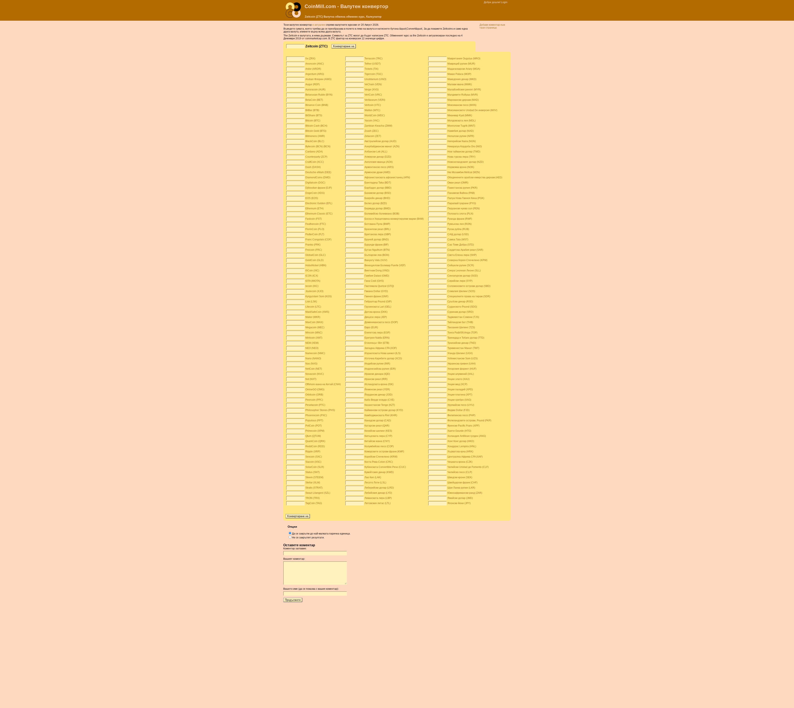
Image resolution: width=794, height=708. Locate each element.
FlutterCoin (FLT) (314, 234)
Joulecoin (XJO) (314, 291)
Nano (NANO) (313, 358)
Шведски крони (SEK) (459, 477)
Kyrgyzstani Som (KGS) (318, 296)
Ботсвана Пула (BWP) (377, 224)
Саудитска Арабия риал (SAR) (465, 249)
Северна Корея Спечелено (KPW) (467, 260)
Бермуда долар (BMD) (378, 208)
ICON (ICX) (311, 275)
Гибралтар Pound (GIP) (378, 301)
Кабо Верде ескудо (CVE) (379, 399)
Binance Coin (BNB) (316, 105)
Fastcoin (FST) (313, 218)
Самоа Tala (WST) (457, 239)
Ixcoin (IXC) (311, 286)
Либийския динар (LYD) (378, 492)
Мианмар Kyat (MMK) (459, 115)
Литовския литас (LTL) (378, 503)
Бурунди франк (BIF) (377, 244)
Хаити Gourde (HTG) (459, 430)
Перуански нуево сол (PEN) (463, 208)
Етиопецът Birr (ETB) (377, 342)
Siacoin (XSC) (313, 461)
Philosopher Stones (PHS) (320, 410)
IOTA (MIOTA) (312, 280)
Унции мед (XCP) (457, 384)
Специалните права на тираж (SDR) (468, 296)
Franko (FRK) (312, 244)
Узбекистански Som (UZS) (462, 358)
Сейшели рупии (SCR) (460, 265)
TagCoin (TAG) (313, 503)
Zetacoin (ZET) (373, 136)
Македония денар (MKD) (461, 79)
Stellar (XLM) (312, 482)
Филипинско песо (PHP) (461, 415)
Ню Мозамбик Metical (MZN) (463, 172)
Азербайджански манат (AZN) (382, 146)
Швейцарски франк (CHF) (462, 482)
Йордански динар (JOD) (378, 394)
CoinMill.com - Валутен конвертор (346, 6)
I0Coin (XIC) (312, 270)
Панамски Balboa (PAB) (461, 193)
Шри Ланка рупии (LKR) (461, 487)
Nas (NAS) (311, 363)
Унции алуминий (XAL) (460, 374)
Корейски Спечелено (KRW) (381, 456)
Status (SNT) (312, 472)
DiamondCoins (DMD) (317, 177)
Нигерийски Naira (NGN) (461, 141)
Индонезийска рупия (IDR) (380, 368)
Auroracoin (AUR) (315, 89)
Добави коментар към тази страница (492, 26)
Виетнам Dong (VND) (377, 270)
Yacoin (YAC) (372, 120)
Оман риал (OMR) (457, 182)
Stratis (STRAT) (314, 487)
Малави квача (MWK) (459, 84)
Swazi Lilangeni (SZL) (317, 492)
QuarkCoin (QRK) (315, 441)
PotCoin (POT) (313, 425)
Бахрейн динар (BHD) (377, 198)
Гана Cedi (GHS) (374, 280)
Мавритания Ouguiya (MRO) (463, 58)
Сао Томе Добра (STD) (460, 244)
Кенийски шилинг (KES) (378, 430)
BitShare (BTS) (313, 115)
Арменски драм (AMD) (377, 172)
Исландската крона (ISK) (379, 384)
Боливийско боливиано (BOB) (382, 213)
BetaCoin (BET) (314, 99)
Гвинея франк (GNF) (376, 296)
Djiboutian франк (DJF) (318, 187)
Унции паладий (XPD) (460, 389)
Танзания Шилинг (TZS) (461, 327)
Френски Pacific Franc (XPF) (463, 425)
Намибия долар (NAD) (460, 130)
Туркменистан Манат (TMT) (463, 348)
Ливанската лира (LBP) (378, 498)
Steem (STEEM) (314, 477)
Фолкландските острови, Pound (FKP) (469, 420)
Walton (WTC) (372, 110)
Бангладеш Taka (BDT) (378, 182)
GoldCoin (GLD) (314, 260)
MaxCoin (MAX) (314, 322)
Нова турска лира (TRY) (461, 156)
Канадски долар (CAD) (378, 420)
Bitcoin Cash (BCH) (316, 125)
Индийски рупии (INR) (377, 363)
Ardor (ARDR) (313, 68)
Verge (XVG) (372, 89)
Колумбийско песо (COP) (379, 446)
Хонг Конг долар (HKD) (460, 441)
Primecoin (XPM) (314, 430)
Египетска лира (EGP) (377, 332)
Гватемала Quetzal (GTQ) (379, 286)
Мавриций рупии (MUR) (461, 63)
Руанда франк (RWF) (459, 218)
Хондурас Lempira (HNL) (461, 446)
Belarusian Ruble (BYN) (318, 94)
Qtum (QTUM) (313, 436)
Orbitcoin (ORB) (314, 394)
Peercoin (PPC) (314, 399)
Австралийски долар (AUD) (380, 141)
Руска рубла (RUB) (458, 229)
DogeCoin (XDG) (315, 193)
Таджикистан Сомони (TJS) (463, 317)
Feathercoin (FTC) (315, 224)
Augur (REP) (312, 84)
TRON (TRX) (312, 498)
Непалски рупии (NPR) (460, 136)
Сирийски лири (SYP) (459, 280)
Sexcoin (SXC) (313, 456)
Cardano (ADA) (314, 151)
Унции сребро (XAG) (459, 399)
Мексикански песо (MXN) (461, 105)
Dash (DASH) (313, 167)
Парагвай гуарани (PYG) (461, 203)
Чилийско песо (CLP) (459, 472)
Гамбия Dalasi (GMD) (377, 275)
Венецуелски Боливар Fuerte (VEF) (385, 265)
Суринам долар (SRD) (460, 311)
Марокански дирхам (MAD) (463, 99)
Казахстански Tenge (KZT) (380, 405)
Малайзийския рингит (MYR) (464, 89)
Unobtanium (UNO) (375, 79)
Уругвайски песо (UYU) (460, 405)
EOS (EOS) (311, 198)
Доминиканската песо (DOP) (381, 322)
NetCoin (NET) (313, 368)
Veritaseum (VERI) (375, 99)
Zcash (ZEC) (372, 130)
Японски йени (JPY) (459, 503)
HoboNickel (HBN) (315, 265)
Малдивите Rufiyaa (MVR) (462, 94)
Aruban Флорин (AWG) (318, 79)
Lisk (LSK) (311, 301)
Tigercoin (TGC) (374, 74)
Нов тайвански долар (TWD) (463, 151)
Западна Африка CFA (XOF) (381, 348)
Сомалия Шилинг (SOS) (461, 291)
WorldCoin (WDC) (375, 115)
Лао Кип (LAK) (373, 477)
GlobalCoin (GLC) (315, 255)
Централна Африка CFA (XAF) (465, 456)
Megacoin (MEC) (314, 327)
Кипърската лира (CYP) (378, 436)
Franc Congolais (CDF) (318, 239)
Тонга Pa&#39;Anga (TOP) (462, 332)
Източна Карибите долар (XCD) (383, 358)
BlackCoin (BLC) (314, 141)
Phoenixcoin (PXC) (316, 415)
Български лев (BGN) (377, 255)
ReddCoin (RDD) (315, 446)
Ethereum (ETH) (314, 208)
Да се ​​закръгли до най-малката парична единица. (321, 533)
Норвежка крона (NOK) (460, 167)
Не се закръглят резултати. (308, 537)
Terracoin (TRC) (374, 58)
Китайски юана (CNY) (377, 441)
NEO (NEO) (311, 348)
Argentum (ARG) (314, 74)
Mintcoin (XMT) (313, 337)
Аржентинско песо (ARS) (379, 167)
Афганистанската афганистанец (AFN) (387, 177)
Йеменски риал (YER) (377, 389)
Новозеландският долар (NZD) (465, 162)
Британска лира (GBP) (378, 234)
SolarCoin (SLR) (314, 467)
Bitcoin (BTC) (312, 120)
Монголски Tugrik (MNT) (461, 125)
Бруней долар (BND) (377, 239)
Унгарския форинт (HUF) (461, 368)
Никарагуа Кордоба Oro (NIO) (464, 146)
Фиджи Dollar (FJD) (458, 410)
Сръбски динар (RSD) (460, 301)
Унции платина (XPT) (459, 394)
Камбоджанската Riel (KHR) (381, 415)
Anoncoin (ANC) (314, 63)
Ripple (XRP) (312, 451)
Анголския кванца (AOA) (379, 162)
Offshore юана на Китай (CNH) (323, 384)
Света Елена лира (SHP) (462, 255)
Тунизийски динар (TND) (461, 342)
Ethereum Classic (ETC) (318, 213)
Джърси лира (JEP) (376, 317)
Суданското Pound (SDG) (462, 306)
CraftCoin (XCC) (314, 162)
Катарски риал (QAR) (377, 425)
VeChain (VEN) (373, 84)
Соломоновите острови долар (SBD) (468, 286)
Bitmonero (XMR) (315, 136)
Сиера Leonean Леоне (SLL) (464, 270)
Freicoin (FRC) (313, 249)
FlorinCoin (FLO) (314, 229)
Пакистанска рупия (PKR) (462, 187)
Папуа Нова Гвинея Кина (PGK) (465, 198)
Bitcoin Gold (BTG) (315, 130)
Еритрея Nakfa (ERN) (377, 337)
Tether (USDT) (373, 63)
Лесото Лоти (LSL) (375, 482)
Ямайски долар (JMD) (460, 498)
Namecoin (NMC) (315, 353)
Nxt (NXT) (310, 379)
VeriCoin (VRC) (373, 94)
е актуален (319, 24)
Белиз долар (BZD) (376, 203)
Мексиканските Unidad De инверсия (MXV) (472, 110)
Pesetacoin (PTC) (315, 405)
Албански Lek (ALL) (376, 151)
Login (504, 2)
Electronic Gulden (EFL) (318, 203)
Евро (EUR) (371, 327)
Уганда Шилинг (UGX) (460, 353)
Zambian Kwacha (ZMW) (378, 125)
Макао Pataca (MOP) (459, 74)
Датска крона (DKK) (376, 311)
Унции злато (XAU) (458, 379)
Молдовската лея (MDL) (461, 120)
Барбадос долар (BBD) (378, 187)
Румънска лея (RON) (459, 224)
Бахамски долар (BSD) (378, 193)
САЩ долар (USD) (458, 234)
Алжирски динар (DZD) (378, 156)
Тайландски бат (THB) (460, 322)
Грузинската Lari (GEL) (378, 306)
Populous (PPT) (314, 420)
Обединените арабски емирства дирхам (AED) (474, 177)
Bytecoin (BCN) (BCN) (317, 146)
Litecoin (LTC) (313, 306)
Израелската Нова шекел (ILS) (383, 353)
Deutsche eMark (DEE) (318, 172)
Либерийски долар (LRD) (379, 487)
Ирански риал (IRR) (376, 379)
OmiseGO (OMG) (314, 389)
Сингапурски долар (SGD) (462, 275)
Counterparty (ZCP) (316, 156)
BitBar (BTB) (312, 110)
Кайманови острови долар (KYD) (384, 410)
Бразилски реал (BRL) (378, 229)
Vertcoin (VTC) (373, 105)
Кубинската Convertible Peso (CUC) (385, 467)
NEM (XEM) (312, 342)
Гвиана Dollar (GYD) (376, 291)
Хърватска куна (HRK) (460, 451)
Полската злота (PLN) (460, 213)
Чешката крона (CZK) (459, 461)
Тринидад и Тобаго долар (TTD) (465, 337)
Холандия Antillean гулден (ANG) (466, 436)
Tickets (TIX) (371, 68)
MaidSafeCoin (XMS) (317, 311)
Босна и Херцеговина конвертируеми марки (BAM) (394, 218)
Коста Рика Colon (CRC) (379, 461)
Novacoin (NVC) (314, 374)
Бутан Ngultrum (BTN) (377, 249)
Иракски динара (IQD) (377, 374)
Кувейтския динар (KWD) (379, 472)
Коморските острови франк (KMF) (384, 451)
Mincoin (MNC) (313, 332)
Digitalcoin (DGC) (315, 182)
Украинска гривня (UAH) (461, 363)
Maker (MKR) (312, 317)
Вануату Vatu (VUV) (376, 260)
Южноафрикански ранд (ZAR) (464, 492)
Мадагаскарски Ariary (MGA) (463, 68)
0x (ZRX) (310, 58)
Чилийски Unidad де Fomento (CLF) (468, 467)
